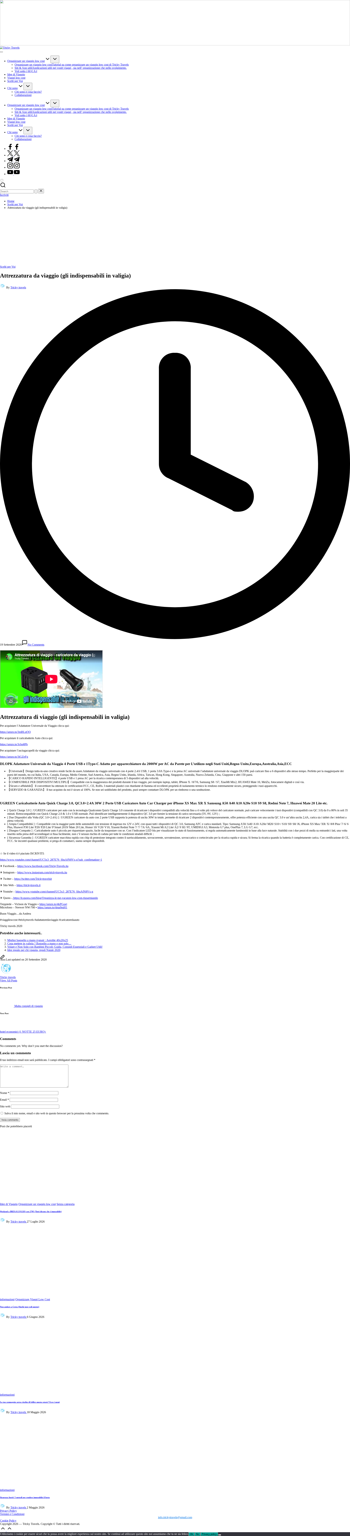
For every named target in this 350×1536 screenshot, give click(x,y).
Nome (4, 1092)
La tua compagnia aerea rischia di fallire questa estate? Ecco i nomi (30, 1259)
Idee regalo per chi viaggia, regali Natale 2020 (33, 950)
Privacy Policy (8, 1368)
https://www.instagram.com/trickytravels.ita (42, 872)
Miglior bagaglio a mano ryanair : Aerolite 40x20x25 (37, 940)
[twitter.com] (13, 155)
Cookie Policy (8, 1378)
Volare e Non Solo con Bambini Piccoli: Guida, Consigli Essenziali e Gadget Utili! (54, 946)
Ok (191, 1391)
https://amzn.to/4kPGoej (53, 904)
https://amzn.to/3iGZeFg (14, 756)
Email (4, 1099)
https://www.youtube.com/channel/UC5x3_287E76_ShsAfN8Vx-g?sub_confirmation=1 (51, 859)
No (197, 1391)
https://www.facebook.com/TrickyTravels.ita (42, 866)
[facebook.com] (13, 148)
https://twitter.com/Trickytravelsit (33, 878)
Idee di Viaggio (9, 1204)
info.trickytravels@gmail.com (175, 1374)
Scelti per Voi (7, 266)
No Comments (36, 644)
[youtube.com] (13, 173)
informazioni (7, 1228)
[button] (35, 191)
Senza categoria (66, 1204)
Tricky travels (8, 977)
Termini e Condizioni (12, 1371)
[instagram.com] (13, 167)
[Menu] (1, 51)
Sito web (5, 1106)
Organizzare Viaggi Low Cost (32, 1228)
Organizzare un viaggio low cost (37, 1204)
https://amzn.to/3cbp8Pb (14, 744)
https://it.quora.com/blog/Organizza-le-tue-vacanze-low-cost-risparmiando (55, 897)
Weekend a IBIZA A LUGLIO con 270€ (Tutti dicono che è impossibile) (31, 1211)
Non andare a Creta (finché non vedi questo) (19, 1235)
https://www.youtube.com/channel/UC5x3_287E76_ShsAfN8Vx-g (54, 891)
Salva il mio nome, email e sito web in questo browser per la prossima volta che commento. (56, 1113)
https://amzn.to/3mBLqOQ (15, 731)
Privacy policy (209, 1391)
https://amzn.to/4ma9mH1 (52, 907)
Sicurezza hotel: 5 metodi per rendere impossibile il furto (25, 1355)
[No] (219, 1392)
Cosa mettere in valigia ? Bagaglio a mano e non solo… (39, 943)
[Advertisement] (175, 237)
